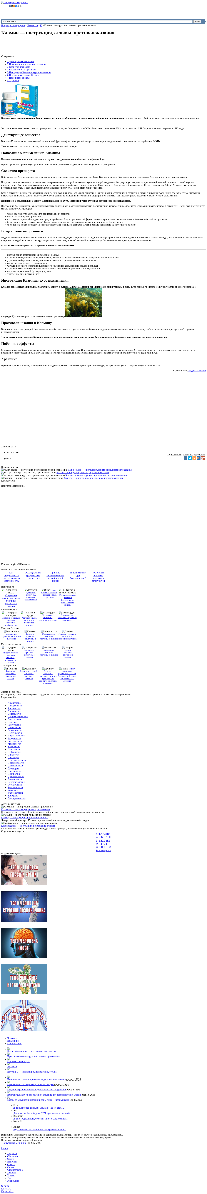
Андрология (14, 711)
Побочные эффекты (18, 77)
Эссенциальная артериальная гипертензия (33, 575)
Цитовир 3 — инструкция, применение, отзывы (32, 1071)
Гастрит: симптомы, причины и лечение (68, 653)
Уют (9, 1178)
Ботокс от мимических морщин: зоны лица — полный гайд (38, 1100)
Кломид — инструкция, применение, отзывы (24, 817)
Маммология (14, 743)
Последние (13, 1041)
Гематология (14, 719)
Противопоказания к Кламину (24, 75)
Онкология (13, 754)
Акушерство (14, 703)
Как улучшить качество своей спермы (67, 602)
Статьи (11, 1167)
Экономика (13, 1180)
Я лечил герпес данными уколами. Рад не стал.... (38, 1107)
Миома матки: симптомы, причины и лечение (49, 636)
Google (4, 1145)
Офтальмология (16, 763)
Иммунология (15, 733)
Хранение (13, 80)
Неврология (14, 749)
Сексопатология (16, 782)
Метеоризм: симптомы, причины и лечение (49, 652)
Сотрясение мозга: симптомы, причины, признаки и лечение (11, 601)
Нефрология (14, 752)
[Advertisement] (56, 46)
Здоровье (12, 1153)
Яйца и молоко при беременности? (78, 575)
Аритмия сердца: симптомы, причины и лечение (29, 621)
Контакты (6, 1188)
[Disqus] (106, 525)
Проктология (14, 771)
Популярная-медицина (13, 25)
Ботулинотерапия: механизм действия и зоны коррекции (36, 1089)
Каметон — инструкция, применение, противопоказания (93, 478)
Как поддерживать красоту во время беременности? (11, 576)
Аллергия (12, 1066)
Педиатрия (13, 768)
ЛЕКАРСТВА (103, 834)
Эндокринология (16, 798)
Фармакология (15, 793)
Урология (13, 790)
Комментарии (14, 1043)
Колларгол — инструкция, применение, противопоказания (96, 475)
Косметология (15, 741)
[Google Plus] (203, 458)
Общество (12, 1156)
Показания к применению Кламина (26, 64)
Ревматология (15, 779)
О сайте (5, 1186)
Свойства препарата (18, 67)
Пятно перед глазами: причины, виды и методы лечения (36, 1079)
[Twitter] (190, 458)
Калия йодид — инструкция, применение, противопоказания (100, 469)
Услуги (11, 1175)
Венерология (14, 713)
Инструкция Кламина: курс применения (29, 72)
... (14, 1124)
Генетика (12, 722)
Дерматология (15, 730)
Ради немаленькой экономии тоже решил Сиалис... (39, 1129)
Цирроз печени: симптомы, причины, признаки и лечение (10, 658)
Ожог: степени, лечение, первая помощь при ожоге (49, 593)
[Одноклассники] (194, 458)
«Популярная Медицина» (14, 1143)
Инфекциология (16, 735)
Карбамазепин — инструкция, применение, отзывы (28, 825)
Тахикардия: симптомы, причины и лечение (48, 617)
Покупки (12, 1161)
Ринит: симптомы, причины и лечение (67, 671)
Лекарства (32, 25)
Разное (4, 1148)
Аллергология (15, 705)
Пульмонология (16, 776)
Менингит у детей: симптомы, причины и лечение (29, 675)
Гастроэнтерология (18, 716)
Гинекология (14, 727)
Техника (11, 1172)
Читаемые (12, 1038)
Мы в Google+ (15, 1145)
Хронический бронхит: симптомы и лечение (48, 680)
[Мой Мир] (198, 458)
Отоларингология (17, 760)
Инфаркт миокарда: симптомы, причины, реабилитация (11, 621)
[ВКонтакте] (185, 458)
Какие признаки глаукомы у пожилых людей (30, 1084)
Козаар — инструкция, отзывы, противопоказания (83, 472)
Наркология (14, 746)
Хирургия (13, 795)
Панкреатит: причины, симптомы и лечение (29, 653)
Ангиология (14, 708)
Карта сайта (7, 1191)
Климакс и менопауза (18, 1061)
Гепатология (14, 724)
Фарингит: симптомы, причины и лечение (10, 675)
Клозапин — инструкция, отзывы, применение (25, 809)
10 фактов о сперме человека (68, 596)
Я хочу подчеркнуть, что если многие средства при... (40, 1118)
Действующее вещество (20, 61)
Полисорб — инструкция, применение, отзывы (31, 1051)
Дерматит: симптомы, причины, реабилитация (31, 596)
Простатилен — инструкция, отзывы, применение (33, 1056)
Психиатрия (14, 773)
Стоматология (15, 784)
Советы (11, 1164)
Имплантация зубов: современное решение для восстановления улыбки (44, 1094)
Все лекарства (103, 850)
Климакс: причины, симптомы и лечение (30, 637)
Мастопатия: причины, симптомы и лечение (11, 636)
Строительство (15, 1170)
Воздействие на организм (21, 69)
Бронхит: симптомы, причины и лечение (48, 673)
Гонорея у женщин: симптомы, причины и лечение (67, 636)
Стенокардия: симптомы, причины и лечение (67, 617)
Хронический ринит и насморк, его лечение (67, 678)
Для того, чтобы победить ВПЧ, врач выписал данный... (42, 1113)
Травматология (15, 787)
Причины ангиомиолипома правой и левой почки (55, 576)
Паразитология (15, 765)
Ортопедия (13, 757)
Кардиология (14, 738)
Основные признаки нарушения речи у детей (98, 576)
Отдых (10, 1159)
